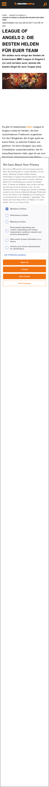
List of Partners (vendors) (15, 255)
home (4, 15)
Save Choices (24, 276)
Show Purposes (24, 283)
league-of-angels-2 (17, 15)
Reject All (24, 262)
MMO (29, 126)
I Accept (24, 269)
